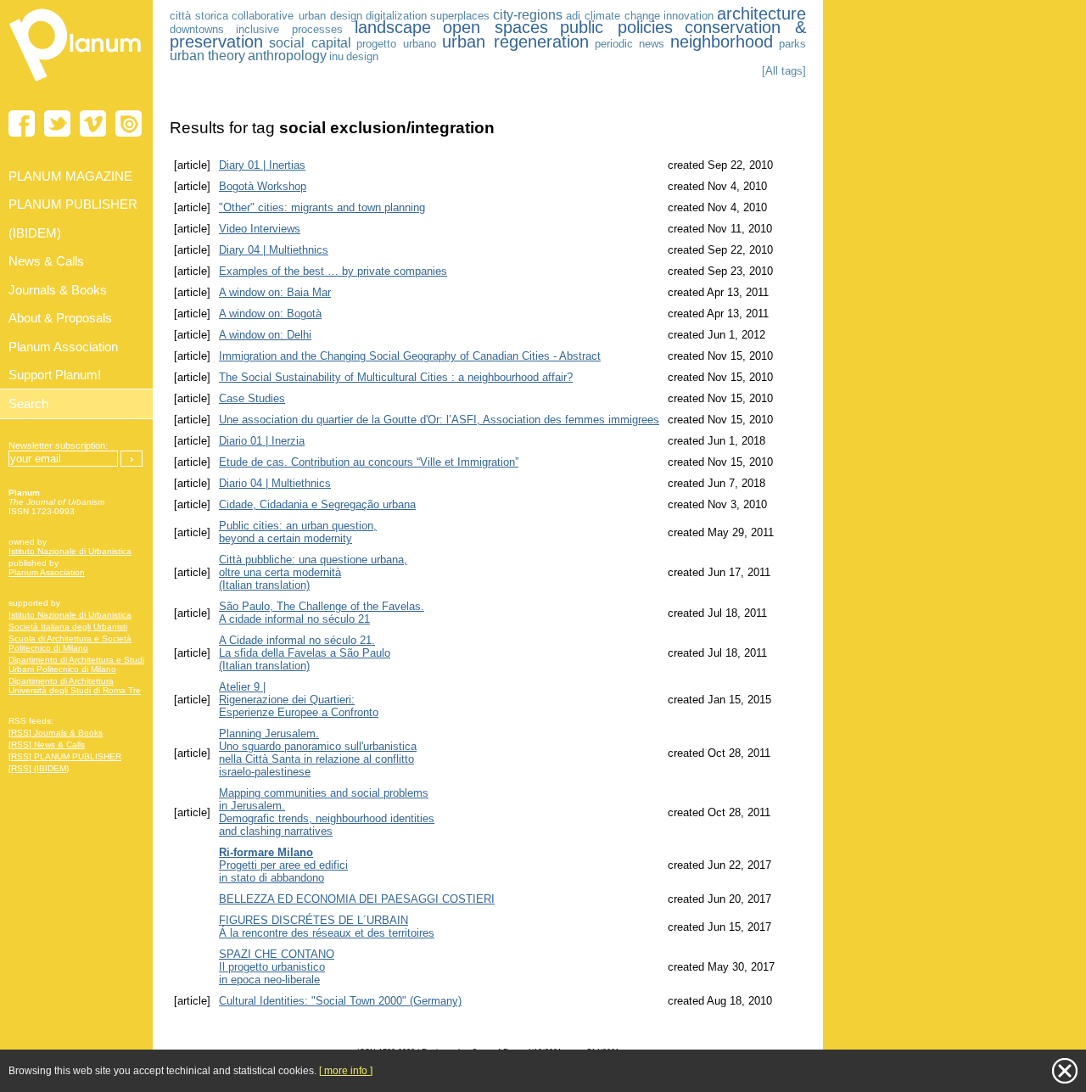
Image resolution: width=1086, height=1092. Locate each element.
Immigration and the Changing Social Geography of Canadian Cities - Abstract (410, 356)
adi (573, 15)
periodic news (630, 43)
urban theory (207, 55)
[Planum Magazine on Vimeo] (93, 123)
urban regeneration (515, 41)
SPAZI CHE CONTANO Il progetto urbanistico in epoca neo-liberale (276, 967)
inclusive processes (289, 29)
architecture (761, 13)
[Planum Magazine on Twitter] (57, 123)
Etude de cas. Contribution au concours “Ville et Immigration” (368, 462)
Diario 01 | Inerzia (262, 440)
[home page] (76, 85)
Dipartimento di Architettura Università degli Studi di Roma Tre (74, 685)
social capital (310, 43)
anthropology (287, 55)
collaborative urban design (296, 15)
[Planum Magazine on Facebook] (21, 123)
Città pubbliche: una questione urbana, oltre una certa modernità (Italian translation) (313, 572)
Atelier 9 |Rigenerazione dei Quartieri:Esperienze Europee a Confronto (298, 699)
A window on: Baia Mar (275, 292)
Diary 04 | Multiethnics (273, 250)
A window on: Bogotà (270, 313)
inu (336, 56)
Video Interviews (259, 228)
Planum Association (46, 572)
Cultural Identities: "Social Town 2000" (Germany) (340, 1000)
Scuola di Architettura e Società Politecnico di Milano (70, 643)
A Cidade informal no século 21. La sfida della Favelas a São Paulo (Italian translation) (304, 653)
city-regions (528, 15)
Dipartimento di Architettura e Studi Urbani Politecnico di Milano (76, 664)
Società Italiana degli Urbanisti (67, 626)
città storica (199, 15)
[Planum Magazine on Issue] (128, 123)
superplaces (460, 15)
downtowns (197, 29)
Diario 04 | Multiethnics (275, 483)
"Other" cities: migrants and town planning (322, 207)
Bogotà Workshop (262, 186)
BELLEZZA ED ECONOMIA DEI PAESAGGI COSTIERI (357, 899)
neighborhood (721, 41)
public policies (616, 27)
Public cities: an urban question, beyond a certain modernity (298, 532)
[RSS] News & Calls (46, 744)
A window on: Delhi (265, 334)
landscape (393, 27)
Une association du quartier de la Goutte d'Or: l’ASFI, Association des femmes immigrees (439, 419)
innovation (688, 15)
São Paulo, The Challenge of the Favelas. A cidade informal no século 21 (321, 612)
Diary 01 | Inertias (262, 165)
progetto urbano (396, 43)
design (362, 56)
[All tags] (784, 70)
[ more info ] (345, 1071)
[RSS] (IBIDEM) (38, 768)
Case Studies (252, 398)
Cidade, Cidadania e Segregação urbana (317, 504)
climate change (622, 15)
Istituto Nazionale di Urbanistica (70, 551)
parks (792, 43)
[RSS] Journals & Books (55, 732)
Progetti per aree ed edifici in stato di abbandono (283, 865)
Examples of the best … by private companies (333, 271)
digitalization (396, 15)
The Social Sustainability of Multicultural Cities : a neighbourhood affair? (396, 377)
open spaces (495, 27)
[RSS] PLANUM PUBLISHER (64, 756)
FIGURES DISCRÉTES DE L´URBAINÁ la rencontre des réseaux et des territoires (326, 926)
